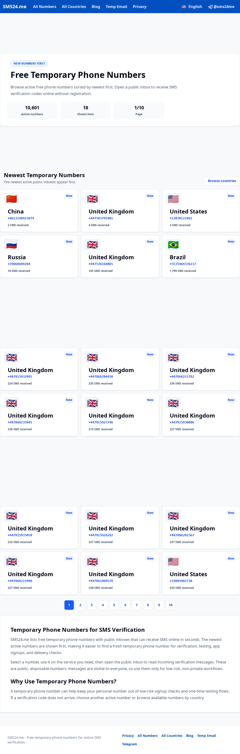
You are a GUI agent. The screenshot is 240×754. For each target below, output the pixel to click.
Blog (96, 6)
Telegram (129, 744)
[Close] (231, 729)
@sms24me (224, 6)
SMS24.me (14, 6)
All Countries (74, 6)
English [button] (191, 6)
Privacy (139, 6)
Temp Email (116, 6)
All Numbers (44, 6)
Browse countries (222, 181)
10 (170, 605)
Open (171, 744)
